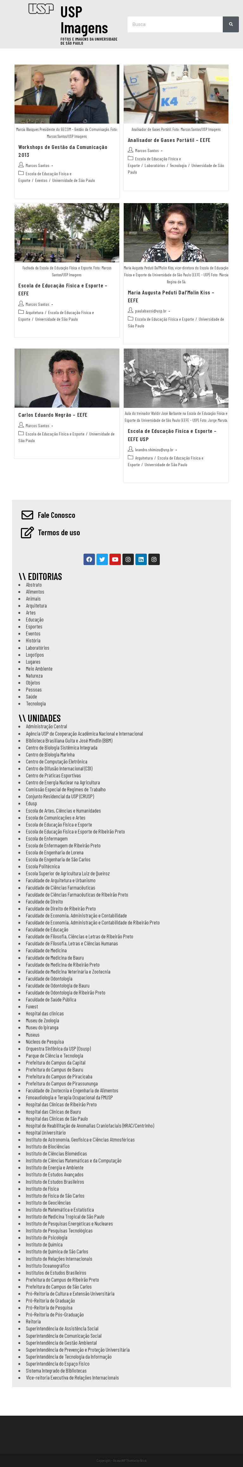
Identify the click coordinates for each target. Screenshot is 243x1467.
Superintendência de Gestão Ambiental (61, 1342)
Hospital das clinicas (45, 1013)
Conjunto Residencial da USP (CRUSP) (60, 796)
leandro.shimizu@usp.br (154, 449)
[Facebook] (89, 559)
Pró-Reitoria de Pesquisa (49, 1307)
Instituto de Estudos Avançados (55, 1174)
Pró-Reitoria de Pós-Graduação (55, 1314)
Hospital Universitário (46, 1132)
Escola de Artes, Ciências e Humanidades (63, 810)
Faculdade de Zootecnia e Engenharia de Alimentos (72, 1090)
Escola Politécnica (43, 866)
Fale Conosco (56, 514)
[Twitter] (102, 559)
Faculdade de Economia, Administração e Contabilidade (76, 915)
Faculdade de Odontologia (49, 978)
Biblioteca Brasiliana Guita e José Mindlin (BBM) (69, 740)
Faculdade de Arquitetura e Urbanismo (61, 880)
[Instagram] (128, 559)
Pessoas (34, 689)
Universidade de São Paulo (73, 180)
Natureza (34, 675)
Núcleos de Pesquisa (45, 1041)
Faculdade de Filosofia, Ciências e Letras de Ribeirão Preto (79, 936)
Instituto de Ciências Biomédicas (56, 1153)
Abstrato (34, 584)
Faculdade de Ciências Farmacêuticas (60, 887)
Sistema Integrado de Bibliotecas (56, 1370)
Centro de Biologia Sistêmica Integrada (61, 747)
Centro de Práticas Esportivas (53, 775)
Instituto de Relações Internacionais (59, 1258)
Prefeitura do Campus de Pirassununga (62, 1083)
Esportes (34, 626)
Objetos (33, 682)
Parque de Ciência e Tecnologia (54, 1055)
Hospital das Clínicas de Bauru (53, 1111)
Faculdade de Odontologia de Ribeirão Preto (65, 992)
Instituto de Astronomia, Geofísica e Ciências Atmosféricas (80, 1139)
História (33, 640)
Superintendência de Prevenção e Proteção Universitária (78, 1349)
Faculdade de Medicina (46, 950)
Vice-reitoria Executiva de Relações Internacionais (72, 1377)
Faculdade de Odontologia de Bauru (58, 985)
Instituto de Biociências (48, 1146)
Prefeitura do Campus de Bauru (54, 1069)
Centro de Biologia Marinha (50, 754)
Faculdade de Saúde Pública (51, 999)
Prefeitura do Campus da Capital (55, 1062)
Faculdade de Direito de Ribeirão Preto (61, 908)
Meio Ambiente (39, 668)
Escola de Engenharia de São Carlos (58, 859)
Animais (33, 598)
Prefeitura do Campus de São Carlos (59, 1286)
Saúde (31, 696)
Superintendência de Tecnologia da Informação (69, 1356)
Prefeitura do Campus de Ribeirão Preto (62, 1279)
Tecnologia (178, 165)
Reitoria (33, 1321)
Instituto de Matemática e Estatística (60, 1209)
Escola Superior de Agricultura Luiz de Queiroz (68, 873)
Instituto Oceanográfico (48, 1265)
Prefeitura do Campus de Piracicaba (59, 1076)
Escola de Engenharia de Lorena (55, 852)
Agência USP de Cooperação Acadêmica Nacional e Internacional (84, 733)
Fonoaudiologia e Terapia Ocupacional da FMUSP (69, 1097)
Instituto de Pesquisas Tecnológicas (59, 1230)
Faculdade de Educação (47, 929)
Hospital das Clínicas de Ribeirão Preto (61, 1104)
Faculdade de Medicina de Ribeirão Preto (63, 964)
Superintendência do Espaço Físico (58, 1363)
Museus (33, 1034)
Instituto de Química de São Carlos (57, 1251)
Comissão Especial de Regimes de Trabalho (66, 789)
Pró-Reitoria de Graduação (50, 1300)
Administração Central (46, 726)
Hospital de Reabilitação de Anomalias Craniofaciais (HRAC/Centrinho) (90, 1125)
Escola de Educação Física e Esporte (164, 319)
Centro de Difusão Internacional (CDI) (59, 768)
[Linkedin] (141, 559)
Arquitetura (34, 312)
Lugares (33, 661)
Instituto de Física (42, 1188)
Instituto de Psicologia (46, 1237)
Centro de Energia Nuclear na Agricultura (63, 782)
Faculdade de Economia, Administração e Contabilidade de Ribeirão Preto (93, 922)
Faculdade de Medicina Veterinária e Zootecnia (68, 971)
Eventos (41, 180)
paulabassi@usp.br (150, 310)
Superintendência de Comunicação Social (64, 1335)
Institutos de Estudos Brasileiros (56, 1272)
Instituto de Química (44, 1244)
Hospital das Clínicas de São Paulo (57, 1118)
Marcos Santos (37, 165)
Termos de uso (59, 532)
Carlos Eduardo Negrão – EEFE (53, 414)
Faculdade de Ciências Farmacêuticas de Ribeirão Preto (77, 894)
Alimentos (35, 591)
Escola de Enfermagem (47, 838)
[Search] (231, 24)
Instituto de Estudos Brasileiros (55, 1181)
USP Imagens (84, 19)
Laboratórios (155, 165)
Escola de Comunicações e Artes (55, 817)
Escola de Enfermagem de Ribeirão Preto (63, 845)
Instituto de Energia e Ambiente (55, 1167)
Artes (31, 612)
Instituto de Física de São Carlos (55, 1195)
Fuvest (32, 1006)
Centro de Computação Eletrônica (56, 761)
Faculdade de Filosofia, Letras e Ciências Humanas (72, 943)
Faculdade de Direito (44, 901)
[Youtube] (115, 559)
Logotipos (35, 654)
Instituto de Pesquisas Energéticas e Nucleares (69, 1223)
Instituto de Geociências (48, 1202)
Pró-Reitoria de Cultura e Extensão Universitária (70, 1293)
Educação (35, 619)
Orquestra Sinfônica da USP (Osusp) (58, 1048)
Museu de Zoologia (42, 1020)
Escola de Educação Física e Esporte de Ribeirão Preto (75, 831)
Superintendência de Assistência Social (62, 1328)
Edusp (31, 803)
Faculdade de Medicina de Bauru (55, 957)
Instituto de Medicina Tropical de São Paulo (65, 1216)
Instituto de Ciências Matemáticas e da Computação (74, 1160)
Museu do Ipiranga (42, 1027)
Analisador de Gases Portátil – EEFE (169, 139)
